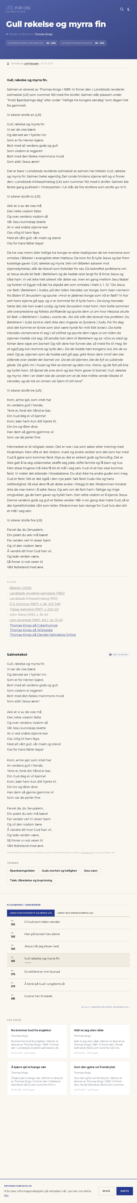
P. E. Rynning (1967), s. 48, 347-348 (35, 604)
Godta (124, 1190)
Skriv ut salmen (120, 654)
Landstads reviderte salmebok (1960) (37, 593)
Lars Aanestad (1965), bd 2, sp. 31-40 (36, 620)
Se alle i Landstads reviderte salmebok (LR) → (105, 1007)
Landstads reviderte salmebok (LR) (31, 913)
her (6, 1195)
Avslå (106, 1190)
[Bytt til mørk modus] (129, 9)
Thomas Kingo (43, 34)
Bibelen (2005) (21, 588)
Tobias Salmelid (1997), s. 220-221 (34, 609)
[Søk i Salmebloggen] (122, 9)
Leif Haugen (31, 63)
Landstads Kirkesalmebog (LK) (75, 913)
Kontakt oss (87, 852)
